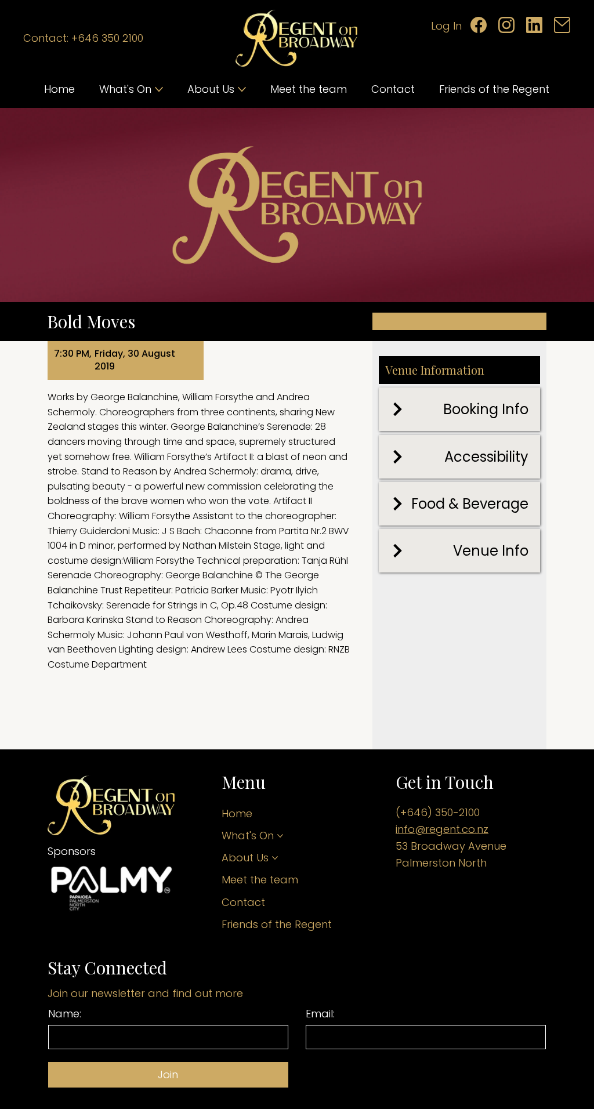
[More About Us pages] (242, 89)
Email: (320, 1013)
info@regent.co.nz (442, 829)
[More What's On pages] (159, 89)
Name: (64, 1013)
